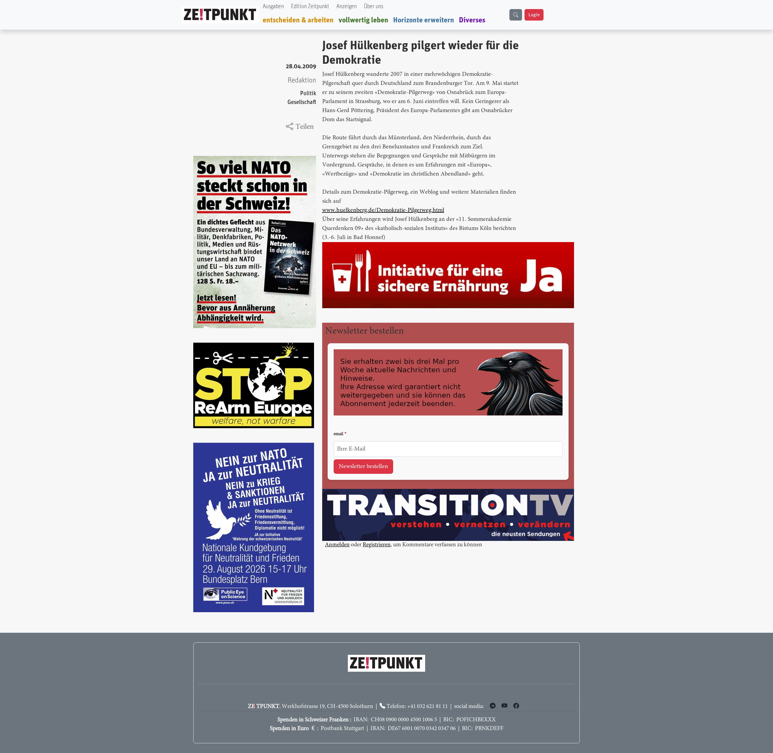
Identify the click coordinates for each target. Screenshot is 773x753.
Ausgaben (273, 6)
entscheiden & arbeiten (298, 20)
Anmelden (337, 545)
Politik (308, 93)
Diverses (472, 20)
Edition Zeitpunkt (310, 6)
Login (534, 14)
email (338, 434)
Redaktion (302, 80)
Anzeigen (346, 6)
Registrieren (377, 545)
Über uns (373, 6)
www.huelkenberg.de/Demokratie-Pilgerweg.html (383, 210)
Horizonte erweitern (423, 20)
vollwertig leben (363, 20)
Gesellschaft (301, 102)
